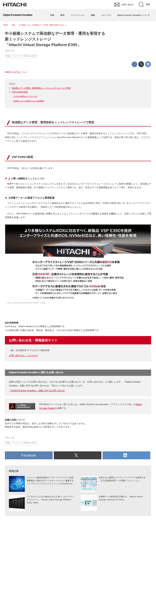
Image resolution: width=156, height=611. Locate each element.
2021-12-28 (9, 51)
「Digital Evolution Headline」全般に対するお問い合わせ (37, 390)
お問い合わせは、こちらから (23, 355)
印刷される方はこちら (16, 72)
